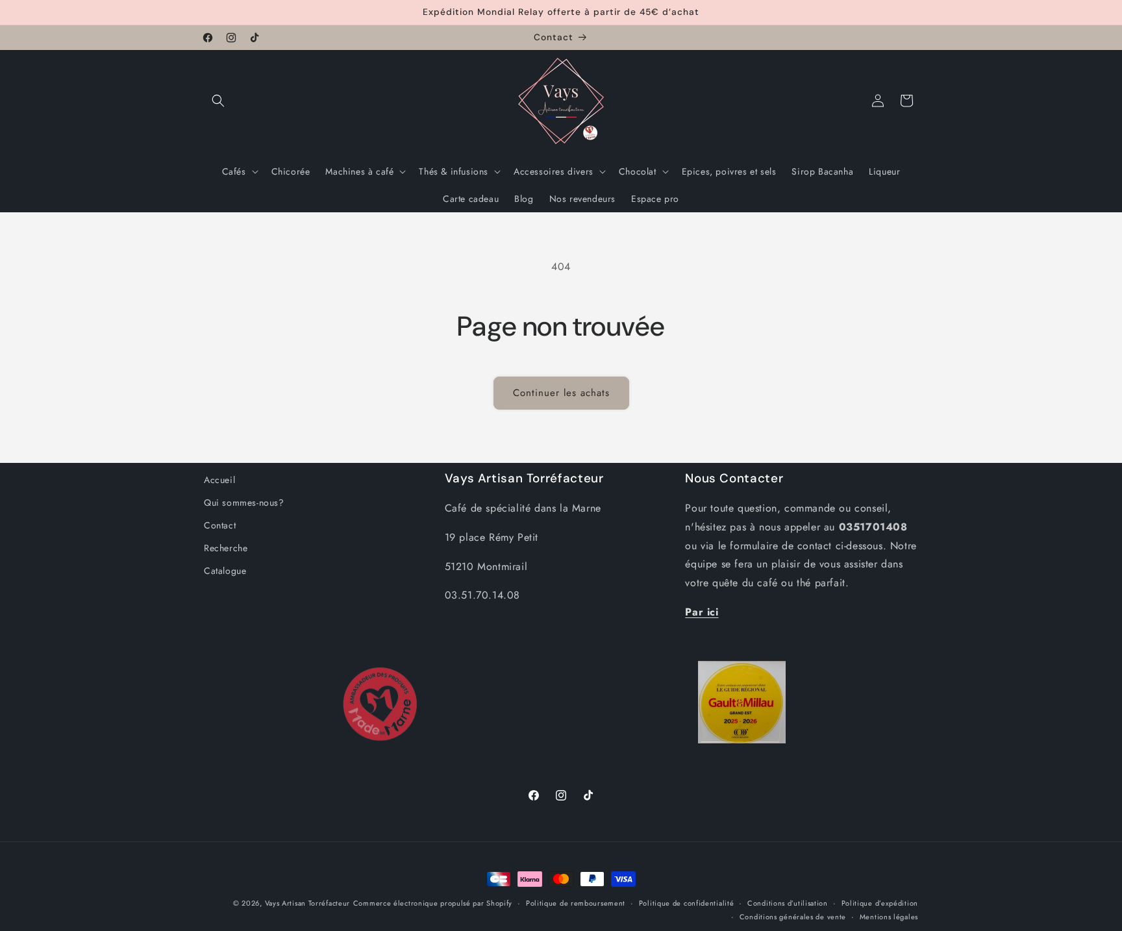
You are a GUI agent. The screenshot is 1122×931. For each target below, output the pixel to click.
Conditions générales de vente (793, 916)
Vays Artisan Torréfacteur (308, 903)
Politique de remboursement (575, 903)
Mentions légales (889, 916)
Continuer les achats (561, 393)
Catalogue (225, 570)
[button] (218, 100)
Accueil (219, 479)
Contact (220, 525)
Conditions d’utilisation (787, 903)
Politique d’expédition (880, 903)
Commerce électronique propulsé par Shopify (432, 903)
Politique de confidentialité (686, 903)
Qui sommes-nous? (244, 502)
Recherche (225, 547)
